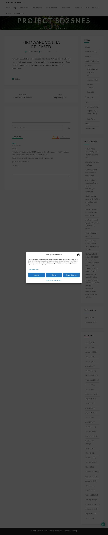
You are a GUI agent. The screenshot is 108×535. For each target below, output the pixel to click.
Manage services (33, 269)
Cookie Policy (49, 280)
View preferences (71, 275)
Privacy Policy (57, 280)
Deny (54, 275)
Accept (36, 275)
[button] (79, 255)
